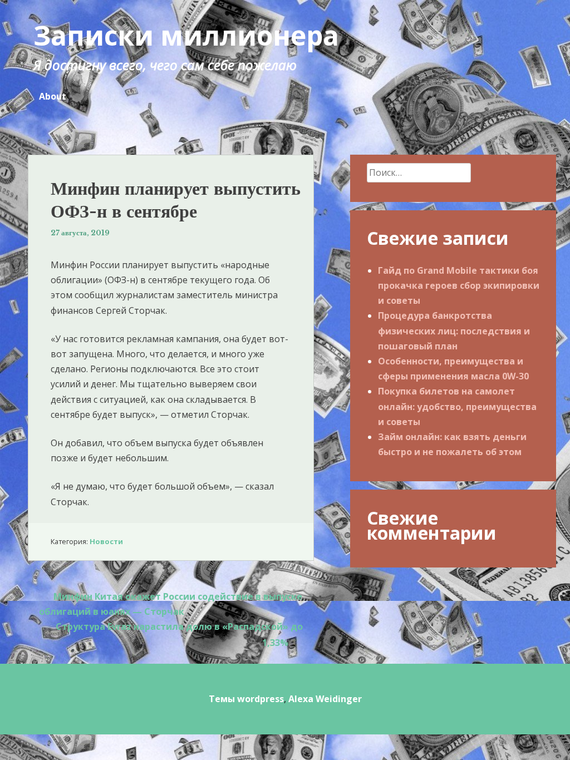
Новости (106, 541)
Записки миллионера (186, 35)
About (52, 96)
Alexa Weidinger (325, 699)
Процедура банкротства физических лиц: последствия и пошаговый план (454, 330)
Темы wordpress (246, 699)
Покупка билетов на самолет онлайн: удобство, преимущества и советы (457, 406)
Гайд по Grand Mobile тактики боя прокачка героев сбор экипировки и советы (458, 285)
